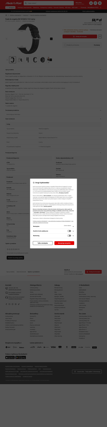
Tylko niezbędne (43, 243)
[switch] (69, 231)
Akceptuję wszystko (64, 243)
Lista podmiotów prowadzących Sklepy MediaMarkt (59, 221)
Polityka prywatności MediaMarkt (40, 221)
